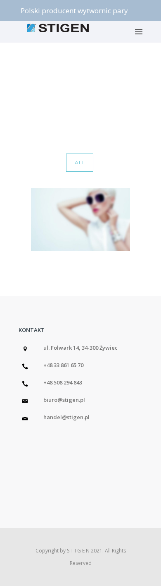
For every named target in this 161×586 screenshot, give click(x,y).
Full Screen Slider (123, 96)
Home (60, 96)
